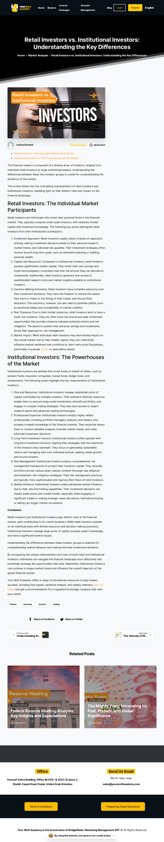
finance (13, 604)
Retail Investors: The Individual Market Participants (44, 153)
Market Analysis (38, 55)
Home (21, 55)
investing (27, 604)
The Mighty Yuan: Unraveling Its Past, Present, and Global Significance (117, 711)
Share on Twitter (74, 619)
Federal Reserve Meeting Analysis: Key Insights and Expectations (42, 713)
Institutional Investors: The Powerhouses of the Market (46, 158)
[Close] (114, 835)
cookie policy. (103, 835)
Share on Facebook (44, 619)
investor (42, 604)
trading (56, 604)
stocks (45, 349)
